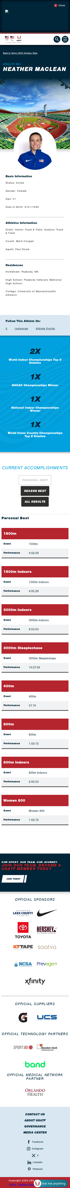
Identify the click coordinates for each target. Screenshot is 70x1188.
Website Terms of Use (31, 1184)
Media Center (35, 1132)
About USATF (35, 1120)
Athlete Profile (45, 328)
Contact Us (35, 1114)
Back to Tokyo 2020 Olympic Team (20, 53)
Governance (35, 1126)
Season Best (35, 491)
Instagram (21, 328)
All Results (35, 502)
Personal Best (35, 480)
